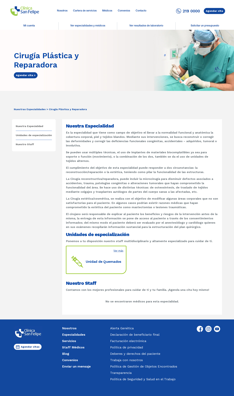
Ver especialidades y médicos (87, 26)
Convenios (124, 11)
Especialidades (73, 334)
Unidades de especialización (34, 135)
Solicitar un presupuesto (205, 26)
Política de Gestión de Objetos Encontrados (143, 366)
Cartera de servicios (85, 11)
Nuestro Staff (25, 144)
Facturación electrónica (128, 341)
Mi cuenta (29, 26)
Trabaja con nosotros (126, 360)
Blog (65, 354)
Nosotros (62, 11)
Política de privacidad (126, 347)
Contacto (141, 11)
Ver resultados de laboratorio (146, 26)
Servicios (69, 341)
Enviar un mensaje (76, 366)
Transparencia (121, 373)
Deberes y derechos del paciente (135, 354)
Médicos (107, 11)
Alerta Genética (122, 328)
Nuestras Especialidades (30, 109)
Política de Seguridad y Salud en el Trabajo (143, 379)
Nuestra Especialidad (29, 126)
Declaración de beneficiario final (135, 334)
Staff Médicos (73, 347)
